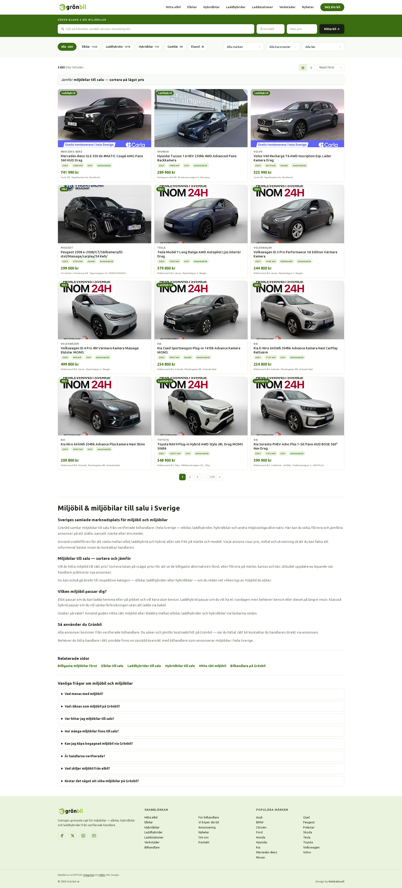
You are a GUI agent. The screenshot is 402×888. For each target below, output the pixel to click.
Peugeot (309, 822)
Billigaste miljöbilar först (77, 666)
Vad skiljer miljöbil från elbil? (87, 768)
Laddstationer (262, 7)
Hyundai (261, 842)
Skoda (307, 832)
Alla (67, 46)
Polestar (309, 827)
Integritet (88, 875)
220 (212, 476)
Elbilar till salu (112, 666)
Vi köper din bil (208, 822)
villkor (102, 875)
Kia (258, 847)
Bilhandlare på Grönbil (247, 666)
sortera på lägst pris (126, 80)
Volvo (307, 852)
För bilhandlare (208, 817)
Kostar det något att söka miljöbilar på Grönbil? (102, 781)
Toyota (308, 842)
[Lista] (311, 67)
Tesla (306, 837)
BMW (259, 822)
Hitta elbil (173, 7)
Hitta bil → (332, 28)
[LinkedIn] (83, 835)
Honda (260, 837)
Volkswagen (311, 847)
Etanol (197, 46)
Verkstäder (287, 7)
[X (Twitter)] (72, 835)
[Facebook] (62, 835)
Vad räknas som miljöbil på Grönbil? (92, 706)
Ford (259, 832)
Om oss (203, 837)
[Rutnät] (303, 67)
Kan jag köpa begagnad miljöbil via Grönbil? (99, 743)
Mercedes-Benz (266, 852)
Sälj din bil (332, 7)
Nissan (260, 857)
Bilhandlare (152, 847)
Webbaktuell (336, 881)
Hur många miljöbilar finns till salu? (92, 731)
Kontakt (203, 842)
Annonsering (207, 827)
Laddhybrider (235, 7)
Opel (306, 817)
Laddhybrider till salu (144, 666)
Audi (259, 817)
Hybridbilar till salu (180, 666)
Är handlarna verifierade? (85, 756)
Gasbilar (175, 46)
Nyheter (308, 7)
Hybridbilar (211, 7)
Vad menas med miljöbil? (84, 694)
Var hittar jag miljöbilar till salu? (89, 719)
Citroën (261, 827)
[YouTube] (94, 835)
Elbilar (192, 7)
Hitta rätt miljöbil (212, 666)
